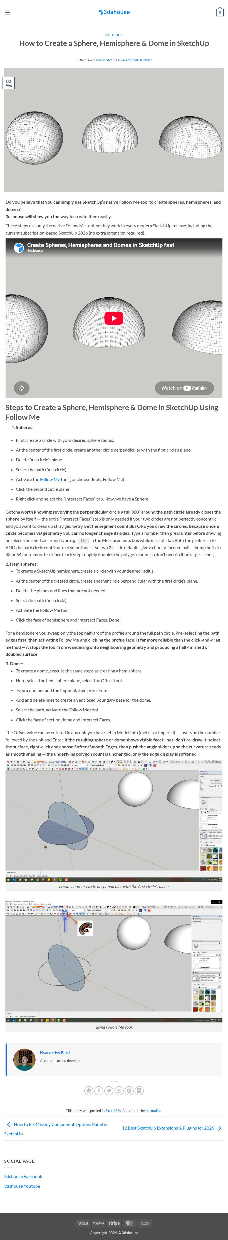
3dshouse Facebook (23, 1176)
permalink (154, 1110)
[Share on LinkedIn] (139, 1090)
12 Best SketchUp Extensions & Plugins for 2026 (168, 1127)
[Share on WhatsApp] (88, 1090)
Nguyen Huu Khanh (135, 59)
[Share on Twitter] (108, 1090)
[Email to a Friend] (119, 1090)
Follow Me (50, 479)
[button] (7, 12)
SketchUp (113, 35)
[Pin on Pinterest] (129, 1090)
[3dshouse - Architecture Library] (114, 12)
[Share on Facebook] (98, 1090)
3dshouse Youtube (22, 1186)
